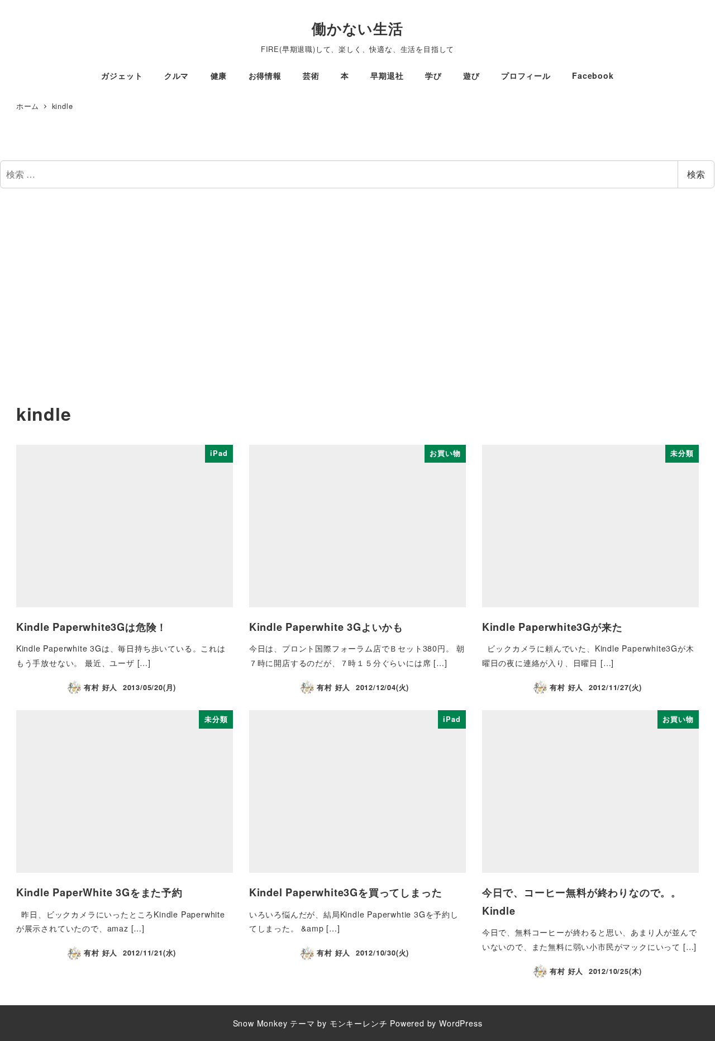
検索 (696, 174)
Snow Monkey (260, 1023)
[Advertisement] (357, 299)
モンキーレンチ (359, 1023)
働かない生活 (357, 28)
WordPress (460, 1023)
